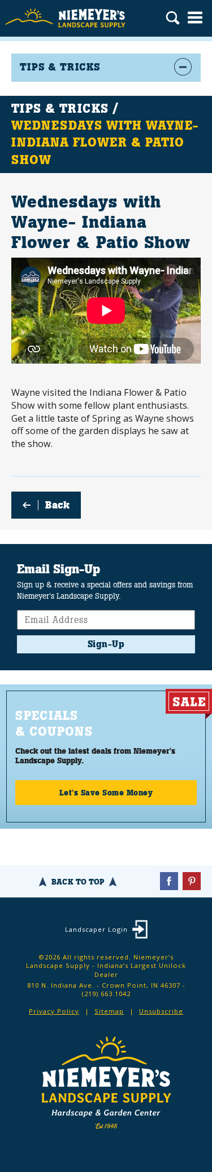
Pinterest (192, 881)
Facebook (169, 881)
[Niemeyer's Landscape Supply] (66, 18)
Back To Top (77, 882)
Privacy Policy (54, 1011)
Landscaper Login (96, 929)
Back (57, 505)
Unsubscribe (161, 1011)
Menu (195, 17)
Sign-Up (106, 644)
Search (173, 19)
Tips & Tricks (60, 108)
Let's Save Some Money (106, 793)
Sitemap (109, 1011)
